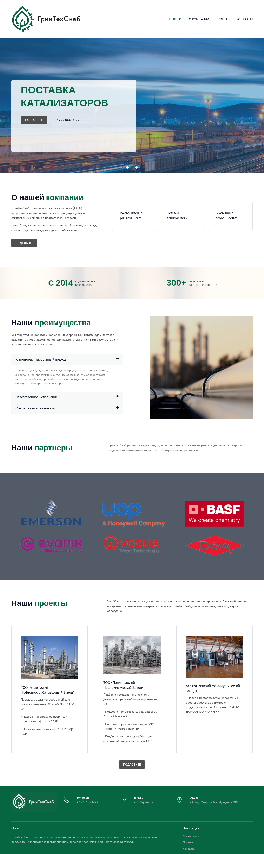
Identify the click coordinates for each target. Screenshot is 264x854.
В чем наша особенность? (226, 215)
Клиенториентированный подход (40, 359)
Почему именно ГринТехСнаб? (130, 215)
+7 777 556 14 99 (66, 120)
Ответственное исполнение (36, 397)
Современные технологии (35, 408)
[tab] (67, 359)
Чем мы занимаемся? (177, 215)
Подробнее (34, 120)
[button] (24, 243)
